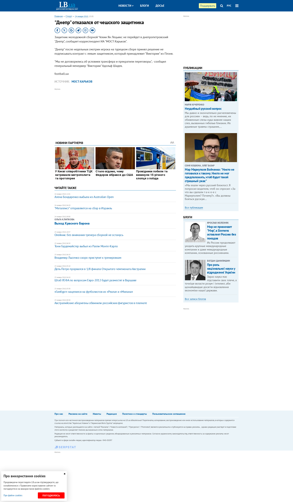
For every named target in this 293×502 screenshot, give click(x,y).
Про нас (58, 413)
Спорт (69, 16)
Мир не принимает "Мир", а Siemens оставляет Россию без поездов (221, 232)
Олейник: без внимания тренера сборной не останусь (88, 235)
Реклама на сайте (78, 413)
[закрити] (64, 474)
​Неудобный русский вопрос (203, 109)
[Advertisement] (115, 112)
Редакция (112, 413)
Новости (124, 5)
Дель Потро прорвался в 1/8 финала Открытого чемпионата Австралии (99, 269)
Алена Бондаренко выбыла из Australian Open (84, 197)
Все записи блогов (195, 299)
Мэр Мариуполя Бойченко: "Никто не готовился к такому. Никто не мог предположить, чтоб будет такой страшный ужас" (209, 175)
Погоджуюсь (51, 495)
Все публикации (194, 207)
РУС (229, 5)
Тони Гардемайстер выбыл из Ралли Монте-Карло (86, 246)
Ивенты (97, 413)
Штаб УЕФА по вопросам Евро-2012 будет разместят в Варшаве (95, 280)
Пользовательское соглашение (168, 413)
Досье (160, 5)
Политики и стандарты (134, 413)
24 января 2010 (81, 16)
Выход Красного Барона (72, 223)
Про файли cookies (13, 495)
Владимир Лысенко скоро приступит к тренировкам (87, 258)
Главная (58, 16)
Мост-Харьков (82, 81)
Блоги (144, 5)
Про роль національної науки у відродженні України (221, 268)
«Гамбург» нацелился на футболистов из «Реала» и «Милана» (93, 292)
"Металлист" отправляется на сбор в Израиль (83, 208)
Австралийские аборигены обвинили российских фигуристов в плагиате (100, 303)
